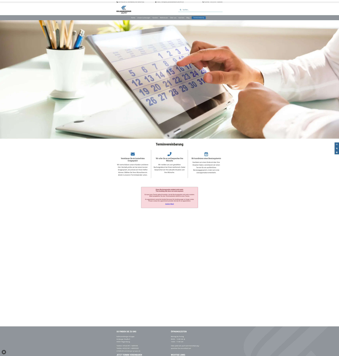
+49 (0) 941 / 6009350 (216, 2)
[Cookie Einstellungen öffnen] (4, 354)
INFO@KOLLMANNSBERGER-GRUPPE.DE (172, 2)
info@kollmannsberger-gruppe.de (128, 351)
